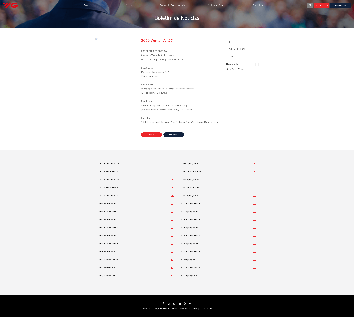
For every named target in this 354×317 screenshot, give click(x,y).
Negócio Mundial (162, 309)
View (151, 134)
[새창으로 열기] (163, 304)
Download (174, 134)
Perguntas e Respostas (180, 309)
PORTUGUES (321, 5)
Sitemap (196, 309)
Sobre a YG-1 (147, 309)
